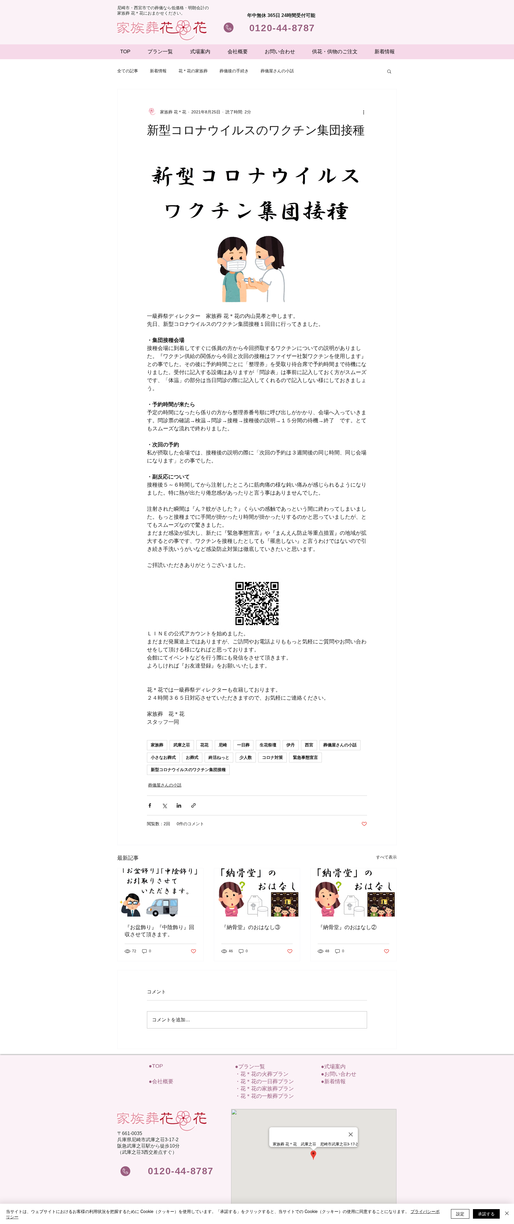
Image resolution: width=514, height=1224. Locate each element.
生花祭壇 (268, 744)
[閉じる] (506, 1214)
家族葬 (157, 744)
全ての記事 (127, 70)
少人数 (245, 757)
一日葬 (243, 744)
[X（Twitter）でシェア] (164, 805)
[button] (389, 71)
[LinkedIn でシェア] (179, 805)
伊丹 (290, 744)
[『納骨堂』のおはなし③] (257, 892)
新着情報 (158, 70)
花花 (204, 744)
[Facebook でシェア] (150, 805)
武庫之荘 (181, 744)
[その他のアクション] (363, 111)
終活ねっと (219, 757)
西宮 (309, 744)
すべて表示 (386, 857)
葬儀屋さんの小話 (277, 70)
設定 (460, 1214)
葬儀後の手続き (234, 70)
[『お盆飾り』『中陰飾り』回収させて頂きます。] (160, 892)
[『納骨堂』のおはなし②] (354, 892)
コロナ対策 (272, 757)
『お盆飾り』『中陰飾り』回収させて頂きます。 (159, 930)
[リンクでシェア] (193, 805)
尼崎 (223, 744)
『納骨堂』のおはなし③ (250, 927)
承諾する (486, 1214)
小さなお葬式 (163, 757)
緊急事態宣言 (305, 757)
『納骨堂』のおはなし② (347, 927)
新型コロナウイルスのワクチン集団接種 (188, 769)
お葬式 (192, 757)
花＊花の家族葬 (193, 70)
